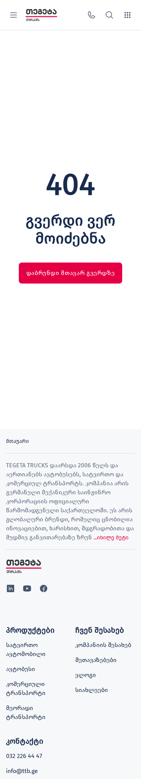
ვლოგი (85, 674)
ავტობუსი (20, 668)
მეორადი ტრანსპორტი (25, 712)
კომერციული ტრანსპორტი (25, 688)
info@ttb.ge (22, 770)
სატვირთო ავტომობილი (25, 649)
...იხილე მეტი (111, 537)
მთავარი (17, 441)
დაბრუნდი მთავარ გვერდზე (70, 272)
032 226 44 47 (24, 755)
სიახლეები (91, 689)
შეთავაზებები (96, 659)
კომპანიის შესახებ (103, 644)
